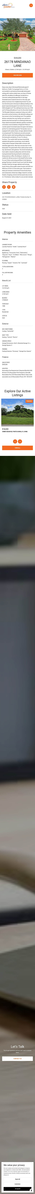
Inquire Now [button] (17, 75)
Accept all (17, 1188)
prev (15, 441)
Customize (17, 1184)
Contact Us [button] (17, 1058)
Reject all (17, 1179)
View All (17, 448)
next (20, 441)
